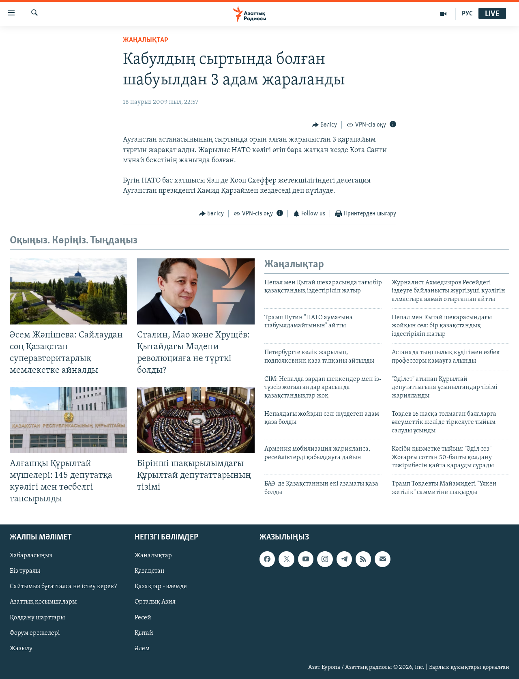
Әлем (142, 648)
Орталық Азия (155, 602)
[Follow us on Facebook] (267, 559)
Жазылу (21, 648)
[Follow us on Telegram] (344, 559)
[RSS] (363, 559)
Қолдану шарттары (37, 618)
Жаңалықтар (153, 555)
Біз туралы (25, 571)
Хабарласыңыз (31, 555)
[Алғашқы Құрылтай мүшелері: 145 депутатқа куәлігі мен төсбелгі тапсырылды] (68, 420)
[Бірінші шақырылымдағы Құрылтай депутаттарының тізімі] (196, 420)
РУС (467, 14)
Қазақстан (150, 571)
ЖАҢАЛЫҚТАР (145, 40)
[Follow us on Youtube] (305, 559)
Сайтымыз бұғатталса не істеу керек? (63, 587)
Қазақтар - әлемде (161, 587)
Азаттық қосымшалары (43, 602)
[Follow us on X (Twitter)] (286, 559)
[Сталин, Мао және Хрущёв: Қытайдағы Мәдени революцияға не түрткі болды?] (196, 291)
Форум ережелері (35, 633)
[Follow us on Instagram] (324, 559)
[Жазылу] (382, 559)
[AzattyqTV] (443, 14)
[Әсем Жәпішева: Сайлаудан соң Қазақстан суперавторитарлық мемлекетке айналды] (68, 291)
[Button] (324, 125)
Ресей (143, 618)
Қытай (144, 633)
